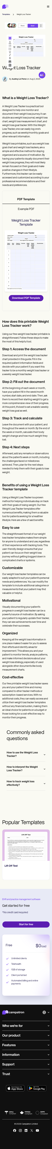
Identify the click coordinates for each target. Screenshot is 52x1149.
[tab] (26, 199)
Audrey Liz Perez (19, 79)
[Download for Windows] (37, 1088)
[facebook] (14, 1130)
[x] (31, 1130)
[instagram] (20, 1130)
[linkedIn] (26, 1130)
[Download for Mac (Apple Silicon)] (15, 1088)
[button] (47, 6)
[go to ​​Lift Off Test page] (26, 845)
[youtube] (37, 1130)
